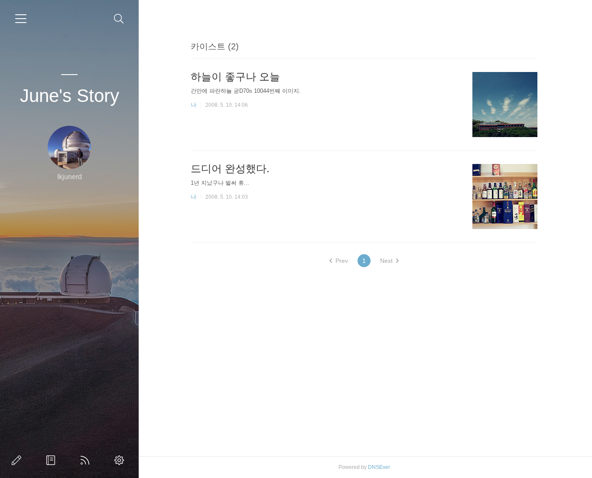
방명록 (52, 460)
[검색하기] (119, 19)
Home (86, 460)
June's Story (69, 95)
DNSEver (379, 467)
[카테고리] (20, 18)
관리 (121, 460)
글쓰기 (18, 460)
